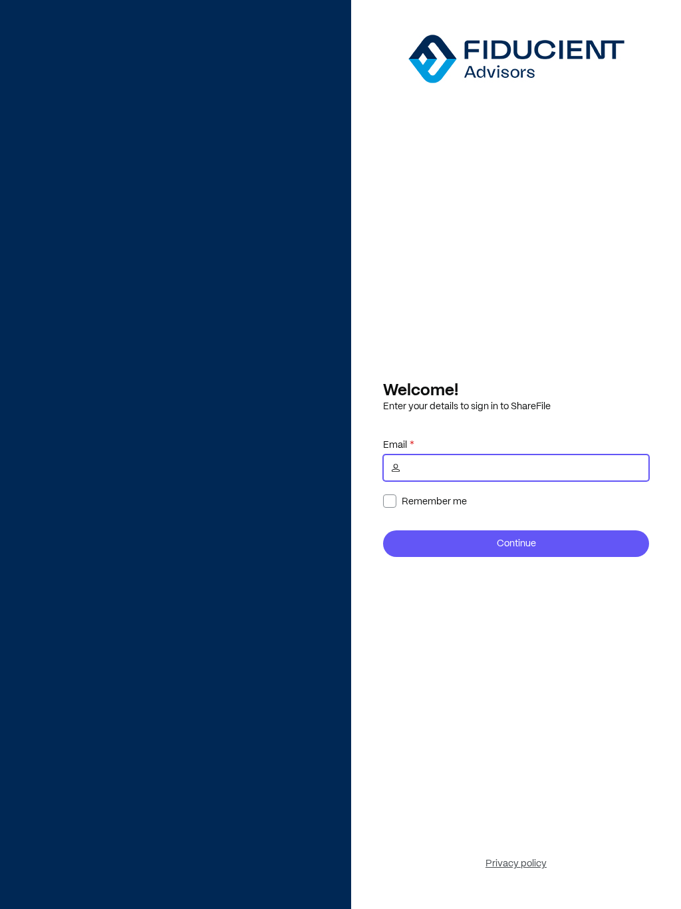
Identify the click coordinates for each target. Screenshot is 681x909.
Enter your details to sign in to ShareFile (467, 406)
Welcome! (420, 389)
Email (395, 444)
